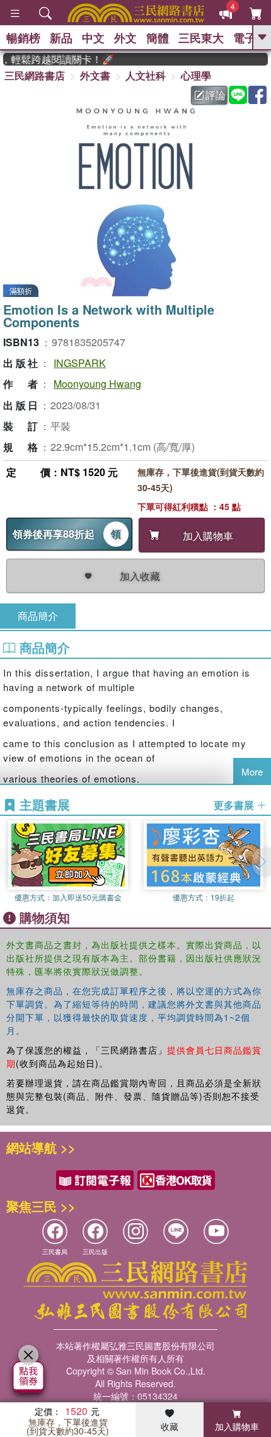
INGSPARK (80, 363)
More (252, 771)
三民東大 (201, 38)
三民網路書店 (34, 75)
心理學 (196, 75)
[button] (261, 862)
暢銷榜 (23, 38)
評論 (215, 95)
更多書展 (235, 805)
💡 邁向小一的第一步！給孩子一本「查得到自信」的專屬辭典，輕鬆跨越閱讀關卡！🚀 (53, 59)
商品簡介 (38, 615)
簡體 (157, 38)
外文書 (95, 75)
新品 (61, 38)
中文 (93, 38)
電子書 (250, 38)
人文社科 (145, 75)
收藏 (169, 1426)
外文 (125, 38)
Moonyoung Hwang (97, 383)
